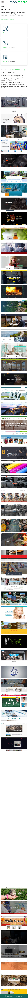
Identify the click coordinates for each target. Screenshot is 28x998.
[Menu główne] (2, 2)
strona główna (4, 19)
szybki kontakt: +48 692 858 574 (14, 996)
